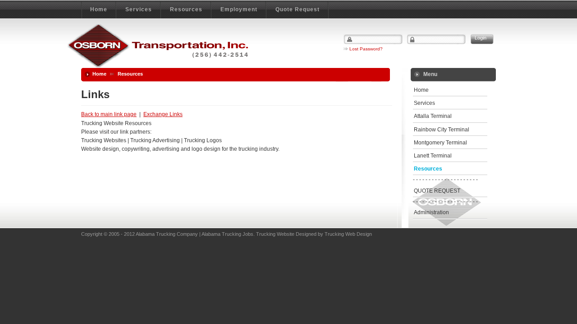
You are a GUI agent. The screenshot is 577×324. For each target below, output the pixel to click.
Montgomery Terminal (440, 143)
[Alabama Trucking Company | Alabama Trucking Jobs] (157, 46)
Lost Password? (366, 48)
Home (99, 73)
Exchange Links (163, 114)
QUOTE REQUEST (437, 191)
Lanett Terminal (433, 156)
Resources (428, 169)
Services (424, 103)
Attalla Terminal (433, 116)
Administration (431, 212)
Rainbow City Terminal (441, 129)
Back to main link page (109, 114)
